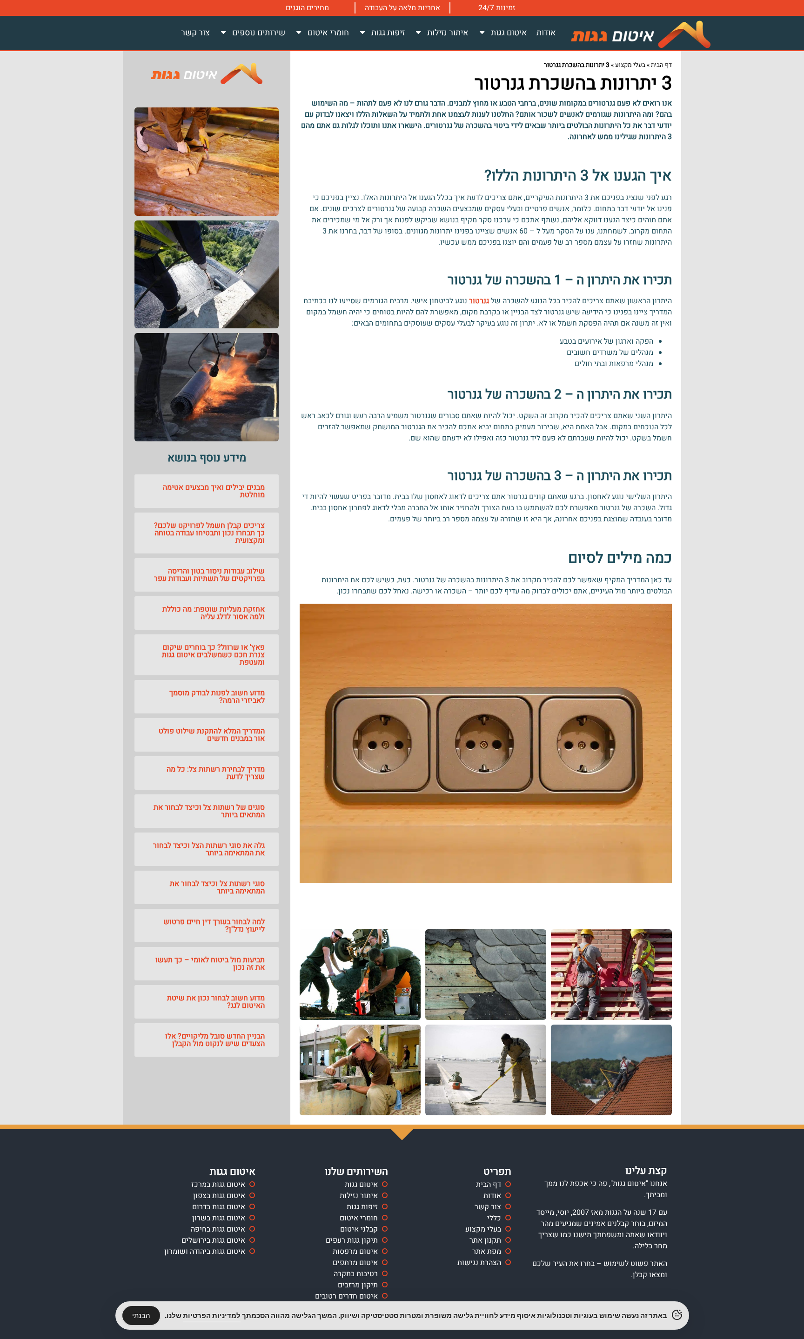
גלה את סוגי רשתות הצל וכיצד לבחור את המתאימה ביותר (209, 849)
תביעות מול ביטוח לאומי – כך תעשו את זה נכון (210, 963)
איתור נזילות (448, 33)
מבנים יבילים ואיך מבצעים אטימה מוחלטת (214, 491)
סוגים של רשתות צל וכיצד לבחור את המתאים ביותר (209, 811)
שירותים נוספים (258, 33)
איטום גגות (509, 33)
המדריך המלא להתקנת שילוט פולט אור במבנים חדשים (212, 735)
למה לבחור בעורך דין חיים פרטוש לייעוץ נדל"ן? (214, 925)
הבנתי (141, 1315)
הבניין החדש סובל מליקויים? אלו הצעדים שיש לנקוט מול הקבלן (215, 1040)
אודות (546, 33)
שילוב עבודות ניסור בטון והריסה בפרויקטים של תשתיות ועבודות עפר (209, 575)
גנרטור (479, 300)
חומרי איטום (328, 33)
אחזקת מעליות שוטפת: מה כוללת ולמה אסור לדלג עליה (213, 613)
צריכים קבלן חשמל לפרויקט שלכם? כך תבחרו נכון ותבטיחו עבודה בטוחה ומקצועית (209, 533)
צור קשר (195, 33)
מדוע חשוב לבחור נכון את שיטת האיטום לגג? (216, 1002)
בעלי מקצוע (630, 65)
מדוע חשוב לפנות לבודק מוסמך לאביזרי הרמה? (217, 696)
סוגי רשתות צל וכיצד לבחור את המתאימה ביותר (217, 887)
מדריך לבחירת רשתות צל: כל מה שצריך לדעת (216, 773)
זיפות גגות (388, 33)
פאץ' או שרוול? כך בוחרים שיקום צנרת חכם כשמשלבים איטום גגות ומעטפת (213, 655)
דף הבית (661, 65)
